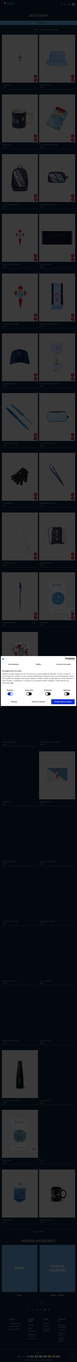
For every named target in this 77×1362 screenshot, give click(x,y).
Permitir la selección (38, 701)
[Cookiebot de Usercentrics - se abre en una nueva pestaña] (66, 658)
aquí (11, 683)
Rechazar (14, 701)
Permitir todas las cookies (62, 701)
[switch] (29, 693)
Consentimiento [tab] (13, 664)
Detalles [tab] (38, 664)
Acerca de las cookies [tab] (63, 664)
